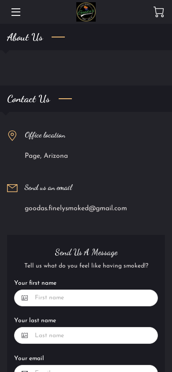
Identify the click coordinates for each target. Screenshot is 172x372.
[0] (158, 12)
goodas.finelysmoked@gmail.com (76, 208)
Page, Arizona (46, 156)
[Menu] (15, 12)
